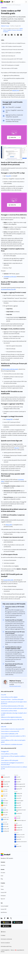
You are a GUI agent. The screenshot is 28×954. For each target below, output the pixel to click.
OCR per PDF (5, 784)
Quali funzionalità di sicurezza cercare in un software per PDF (14, 768)
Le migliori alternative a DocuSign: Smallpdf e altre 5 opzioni (14, 714)
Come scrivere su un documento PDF (10, 731)
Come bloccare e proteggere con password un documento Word (12, 763)
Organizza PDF (19, 789)
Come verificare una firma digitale (9, 697)
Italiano (4, 931)
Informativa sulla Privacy (6, 946)
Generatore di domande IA (21, 841)
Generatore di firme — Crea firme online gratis (12, 699)
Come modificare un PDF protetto (9, 754)
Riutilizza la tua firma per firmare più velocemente (12, 49)
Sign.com (3, 898)
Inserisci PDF (3, 892)
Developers (3, 895)
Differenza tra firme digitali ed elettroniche (11, 717)
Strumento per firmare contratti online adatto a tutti (14, 708)
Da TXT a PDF (5, 824)
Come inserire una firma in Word (9, 711)
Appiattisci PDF (19, 830)
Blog (2, 879)
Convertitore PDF (6, 781)
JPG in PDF (5, 796)
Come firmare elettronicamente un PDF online (12, 706)
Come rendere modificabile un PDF (9, 734)
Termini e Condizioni (5, 942)
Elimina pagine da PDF (20, 784)
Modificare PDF (19, 793)
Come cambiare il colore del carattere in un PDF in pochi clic (13, 737)
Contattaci (3, 935)
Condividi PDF (19, 813)
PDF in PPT (5, 805)
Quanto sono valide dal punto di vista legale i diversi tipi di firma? (14, 702)
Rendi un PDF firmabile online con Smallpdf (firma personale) (14, 43)
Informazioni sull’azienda (6, 939)
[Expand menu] (19, 137)
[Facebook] (4, 918)
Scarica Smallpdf (4, 906)
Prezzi (2, 886)
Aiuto (2, 875)
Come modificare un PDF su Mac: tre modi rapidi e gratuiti (13, 741)
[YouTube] (8, 918)
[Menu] (26, 2)
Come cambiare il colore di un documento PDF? (12, 729)
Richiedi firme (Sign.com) (21, 820)
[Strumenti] (13, 2)
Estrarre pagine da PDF (20, 786)
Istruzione (3, 865)
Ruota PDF (18, 781)
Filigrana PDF (18, 807)
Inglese (21, 28)
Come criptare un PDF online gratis (9, 760)
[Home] (1, 4)
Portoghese (5, 31)
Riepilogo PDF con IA (20, 837)
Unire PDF (18, 777)
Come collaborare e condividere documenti (11, 744)
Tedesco (5, 30)
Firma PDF (3, 695)
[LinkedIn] (1, 918)
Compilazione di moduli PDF (21, 810)
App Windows (4, 912)
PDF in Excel (5, 803)
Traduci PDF (18, 839)
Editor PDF (3, 726)
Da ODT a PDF (5, 819)
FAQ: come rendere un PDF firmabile (9, 68)
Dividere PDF (18, 779)
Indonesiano (19, 30)
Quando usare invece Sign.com (8, 56)
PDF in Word (5, 800)
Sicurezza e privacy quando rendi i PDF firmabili (12, 59)
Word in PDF (5, 810)
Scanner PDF (18, 846)
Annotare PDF (19, 796)
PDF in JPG (5, 791)
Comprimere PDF (6, 777)
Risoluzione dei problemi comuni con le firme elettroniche (14, 62)
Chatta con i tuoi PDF (20, 834)
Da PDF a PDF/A (6, 786)
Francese (14, 30)
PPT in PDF (5, 814)
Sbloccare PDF (19, 825)
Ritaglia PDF (18, 803)
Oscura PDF (18, 805)
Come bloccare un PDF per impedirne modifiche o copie (13, 757)
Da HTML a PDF (6, 829)
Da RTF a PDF (5, 826)
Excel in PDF (5, 812)
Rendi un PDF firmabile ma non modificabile (11, 52)
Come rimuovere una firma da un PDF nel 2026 (12, 719)
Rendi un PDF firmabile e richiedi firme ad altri (12, 46)
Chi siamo (3, 872)
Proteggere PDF (5, 751)
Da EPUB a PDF (6, 831)
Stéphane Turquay (5, 26)
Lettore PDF (18, 798)
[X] (11, 918)
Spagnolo (9, 30)
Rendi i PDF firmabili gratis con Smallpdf (10, 65)
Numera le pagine (19, 800)
